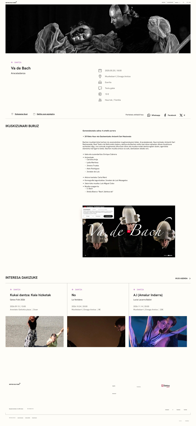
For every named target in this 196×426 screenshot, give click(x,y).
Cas (190, 2)
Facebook (172, 115)
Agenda (163, 2)
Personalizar (98, 216)
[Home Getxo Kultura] (11, 2)
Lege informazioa (20, 417)
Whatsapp (156, 115)
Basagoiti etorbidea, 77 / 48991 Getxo (16, 408)
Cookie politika (27, 417)
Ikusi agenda (181, 278)
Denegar (87, 216)
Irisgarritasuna (34, 417)
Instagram (167, 409)
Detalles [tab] (94, 209)
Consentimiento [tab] (86, 209)
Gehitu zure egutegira (46, 114)
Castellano (187, 420)
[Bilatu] (183, 2)
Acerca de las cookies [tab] (102, 209)
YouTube (185, 409)
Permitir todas (108, 216)
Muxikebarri (170, 2)
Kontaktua (139, 386)
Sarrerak (114, 393)
